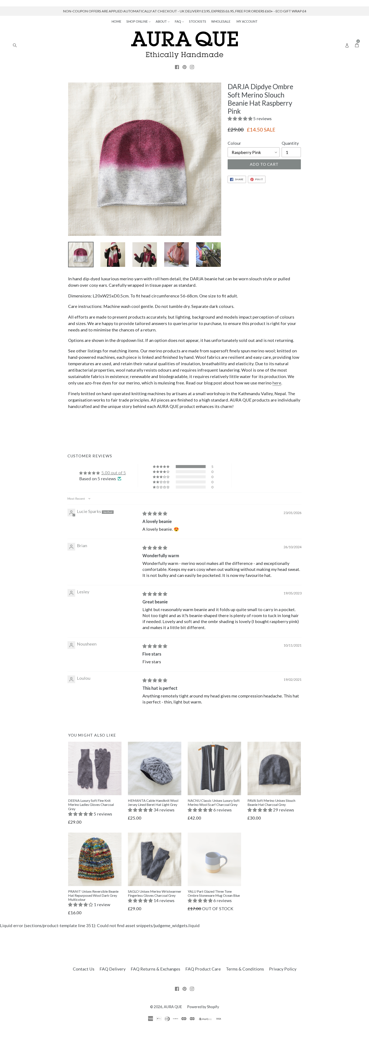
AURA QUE (173, 1007)
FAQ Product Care (203, 968)
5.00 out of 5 (113, 472)
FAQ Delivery (113, 968)
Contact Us (83, 968)
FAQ (178, 21)
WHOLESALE (220, 21)
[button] (240, 118)
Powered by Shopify (203, 1007)
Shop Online (137, 21)
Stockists (197, 21)
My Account (247, 21)
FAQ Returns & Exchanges (155, 968)
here (276, 382)
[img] (154, 513)
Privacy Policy (282, 968)
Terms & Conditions (245, 968)
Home (116, 21)
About (161, 21)
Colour (234, 143)
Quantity (290, 143)
